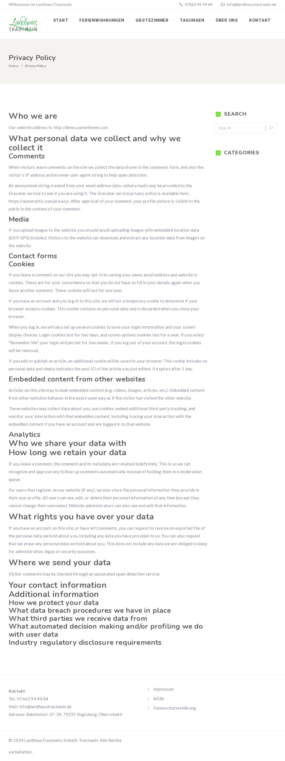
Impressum (163, 688)
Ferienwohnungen (101, 20)
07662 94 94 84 (198, 4)
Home (13, 66)
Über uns (227, 20)
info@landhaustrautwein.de (251, 4)
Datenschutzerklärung (174, 707)
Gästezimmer (152, 20)
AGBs (158, 698)
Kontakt (260, 20)
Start (60, 20)
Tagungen (192, 20)
